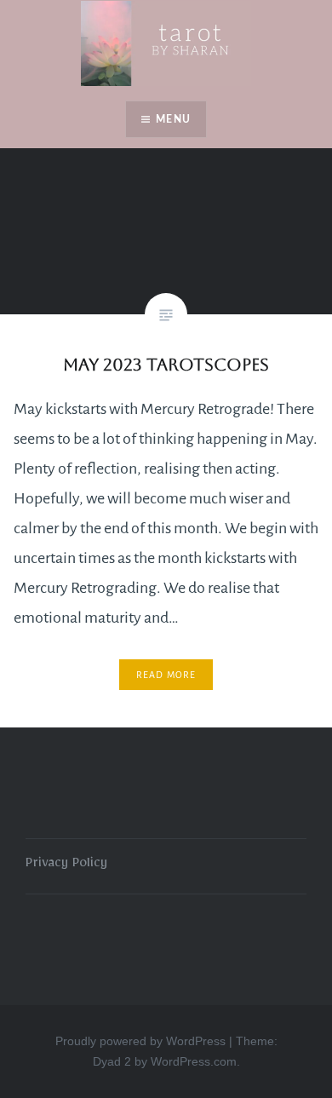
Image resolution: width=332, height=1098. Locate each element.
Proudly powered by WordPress (140, 1041)
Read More (166, 675)
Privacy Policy (66, 865)
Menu (173, 119)
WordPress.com (194, 1061)
